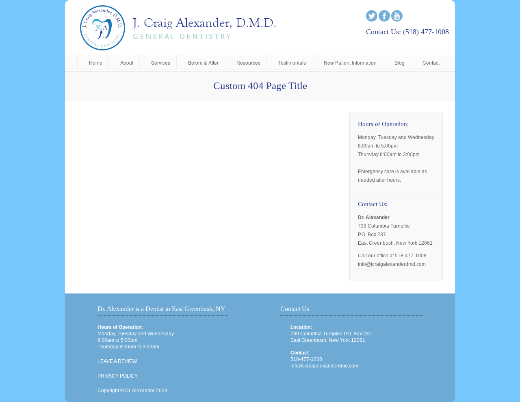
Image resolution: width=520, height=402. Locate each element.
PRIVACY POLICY (118, 376)
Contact (431, 62)
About (126, 62)
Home (95, 62)
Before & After (203, 62)
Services (160, 62)
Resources (248, 62)
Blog (399, 62)
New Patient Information (350, 62)
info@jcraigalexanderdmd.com (324, 366)
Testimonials (292, 62)
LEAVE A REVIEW (117, 361)
